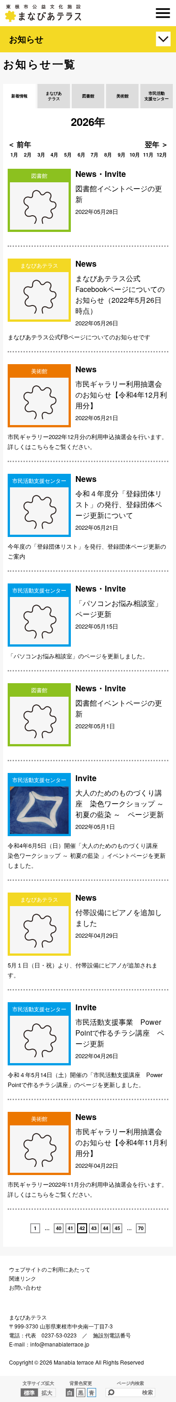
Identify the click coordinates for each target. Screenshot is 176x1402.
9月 (121, 154)
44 (105, 1228)
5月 (68, 154)
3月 (41, 154)
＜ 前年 (19, 144)
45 (117, 1228)
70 (141, 1228)
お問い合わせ (25, 1287)
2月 (28, 154)
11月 (148, 154)
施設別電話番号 (112, 1335)
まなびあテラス (88, 13)
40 (58, 1228)
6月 (81, 154)
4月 (54, 154)
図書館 (88, 96)
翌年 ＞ (156, 144)
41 (70, 1228)
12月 (162, 154)
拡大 (47, 1392)
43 (94, 1228)
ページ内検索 (130, 1383)
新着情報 (19, 96)
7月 (94, 154)
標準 (29, 1392)
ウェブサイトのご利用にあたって (49, 1269)
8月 (108, 154)
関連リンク (22, 1278)
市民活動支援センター (156, 96)
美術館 (122, 96)
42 (82, 1228)
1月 (14, 154)
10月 (135, 154)
